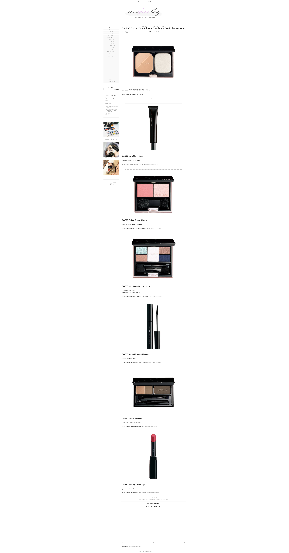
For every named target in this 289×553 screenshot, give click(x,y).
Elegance (111, 39)
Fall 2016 (111, 41)
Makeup (158, 499)
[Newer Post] (122, 542)
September (109, 98)
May (107, 102)
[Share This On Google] (157, 498)
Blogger (147, 549)
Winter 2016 (111, 81)
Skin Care (111, 69)
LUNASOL (111, 60)
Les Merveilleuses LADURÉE (111, 56)
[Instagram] (111, 184)
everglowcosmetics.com (155, 98)
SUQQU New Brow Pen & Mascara (111, 157)
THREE (111, 77)
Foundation (146, 499)
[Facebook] (109, 184)
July (107, 100)
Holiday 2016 (111, 47)
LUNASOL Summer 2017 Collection (111, 175)
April (107, 103)
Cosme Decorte (111, 37)
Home (139, 1)
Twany (111, 79)
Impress (111, 49)
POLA (111, 64)
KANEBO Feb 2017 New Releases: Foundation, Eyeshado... (112, 110)
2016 (106, 114)
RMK (111, 66)
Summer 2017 (111, 73)
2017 (106, 97)
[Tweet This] (152, 498)
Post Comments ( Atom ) (135, 546)
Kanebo (153, 499)
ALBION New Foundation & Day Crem (112, 107)
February (108, 105)
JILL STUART (111, 51)
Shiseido (111, 68)
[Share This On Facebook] (150, 498)
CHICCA (111, 33)
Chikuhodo (111, 35)
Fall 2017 (111, 43)
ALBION (111, 31)
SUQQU (111, 75)
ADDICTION (111, 29)
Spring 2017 (164, 499)
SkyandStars (149, 551)
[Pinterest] (113, 184)
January (108, 113)
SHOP (149, 1)
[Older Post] (185, 542)
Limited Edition (111, 58)
